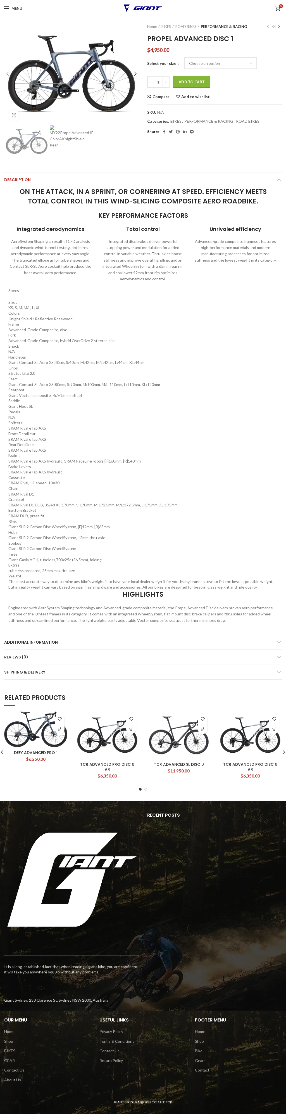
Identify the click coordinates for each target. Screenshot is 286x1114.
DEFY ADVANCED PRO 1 (36, 752)
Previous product (268, 26)
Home (152, 26)
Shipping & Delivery (24, 672)
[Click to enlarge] (14, 115)
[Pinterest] (178, 131)
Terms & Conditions (116, 1041)
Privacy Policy (111, 1031)
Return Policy (111, 1060)
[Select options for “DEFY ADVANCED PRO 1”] (60, 729)
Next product (279, 26)
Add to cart (192, 82)
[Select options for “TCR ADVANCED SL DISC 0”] (203, 729)
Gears (200, 1060)
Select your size (162, 63)
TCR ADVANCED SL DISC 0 (179, 764)
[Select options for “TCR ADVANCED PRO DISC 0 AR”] (131, 729)
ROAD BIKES (185, 26)
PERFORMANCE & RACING (224, 26)
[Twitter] (170, 131)
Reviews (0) (16, 657)
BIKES (166, 26)
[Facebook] (164, 131)
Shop (8, 1041)
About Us (12, 1079)
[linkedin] (185, 131)
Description (17, 179)
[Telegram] (192, 131)
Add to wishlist (195, 97)
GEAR (9, 1060)
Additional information (31, 642)
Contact (202, 1070)
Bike (198, 1050)
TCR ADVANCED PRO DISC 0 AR (107, 767)
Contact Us (14, 1070)
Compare (161, 97)
